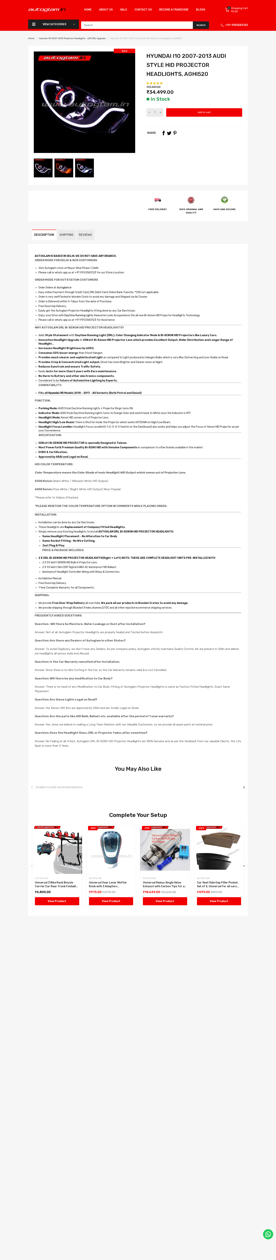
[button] (154, 83)
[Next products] (244, 787)
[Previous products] (32, 787)
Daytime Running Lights (78, 315)
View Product (57, 901)
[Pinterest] (175, 133)
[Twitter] (169, 133)
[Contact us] (268, 1234)
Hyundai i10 (56, 393)
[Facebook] (163, 133)
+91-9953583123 (236, 25)
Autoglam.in (64, 287)
